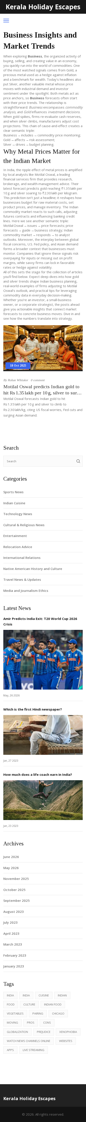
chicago (58, 1013)
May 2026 (11, 868)
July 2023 (10, 922)
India (26, 995)
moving (12, 1023)
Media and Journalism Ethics (25, 590)
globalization (17, 1032)
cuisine (44, 995)
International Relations (22, 557)
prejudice (43, 1032)
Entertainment (15, 535)
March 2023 (12, 944)
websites (65, 1041)
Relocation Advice (17, 547)
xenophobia (68, 1032)
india (10, 995)
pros (30, 1023)
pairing (37, 1013)
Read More (43, 660)
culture (29, 1004)
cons (47, 1023)
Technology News (17, 514)
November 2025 (16, 878)
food (11, 1004)
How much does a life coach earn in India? (37, 774)
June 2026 (11, 856)
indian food (53, 1004)
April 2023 (11, 933)
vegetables (15, 1013)
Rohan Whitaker (18, 380)
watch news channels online (28, 1041)
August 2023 (13, 911)
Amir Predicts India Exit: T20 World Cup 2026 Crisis (40, 621)
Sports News (13, 492)
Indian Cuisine (14, 503)
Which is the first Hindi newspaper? (32, 709)
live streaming (33, 1050)
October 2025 (14, 889)
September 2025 (16, 900)
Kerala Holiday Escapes (43, 6)
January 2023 (13, 966)
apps (10, 1050)
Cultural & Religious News (24, 525)
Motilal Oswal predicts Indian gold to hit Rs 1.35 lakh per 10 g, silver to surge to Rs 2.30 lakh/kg (42, 390)
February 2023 (14, 955)
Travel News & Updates (22, 579)
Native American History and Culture (32, 568)
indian (62, 995)
